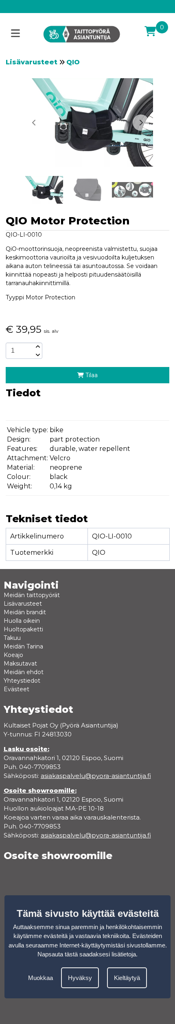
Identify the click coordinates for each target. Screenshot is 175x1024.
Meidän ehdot (24, 672)
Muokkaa (40, 977)
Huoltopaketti (23, 629)
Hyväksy (80, 977)
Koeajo (13, 655)
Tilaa (91, 375)
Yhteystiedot (22, 680)
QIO (73, 62)
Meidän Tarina (23, 646)
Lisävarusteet (31, 62)
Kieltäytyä (127, 977)
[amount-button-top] (37, 347)
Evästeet (16, 689)
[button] (141, 122)
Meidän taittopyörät (32, 595)
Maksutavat (20, 663)
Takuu (12, 638)
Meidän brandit (25, 612)
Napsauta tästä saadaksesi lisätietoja (86, 954)
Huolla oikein (22, 620)
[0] (150, 31)
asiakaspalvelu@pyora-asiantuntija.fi (96, 835)
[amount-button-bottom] (37, 355)
